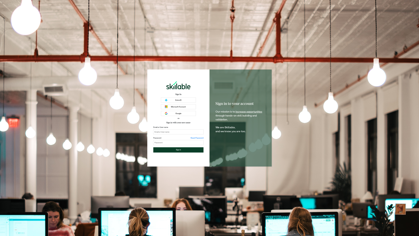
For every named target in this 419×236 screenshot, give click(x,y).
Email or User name (160, 127)
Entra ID (178, 100)
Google (178, 113)
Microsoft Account (178, 107)
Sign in (178, 149)
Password (157, 138)
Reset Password (197, 138)
